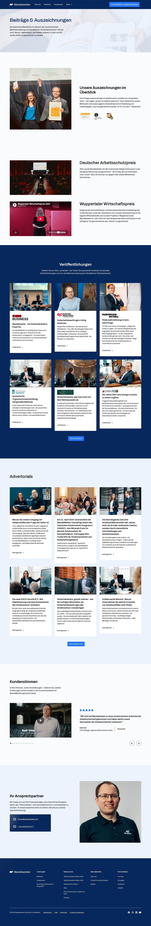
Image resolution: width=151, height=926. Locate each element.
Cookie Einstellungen (77, 912)
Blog (65, 888)
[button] (69, 4)
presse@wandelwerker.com (28, 819)
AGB (56, 912)
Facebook (121, 884)
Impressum (63, 912)
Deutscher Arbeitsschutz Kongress (45, 885)
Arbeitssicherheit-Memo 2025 (73, 880)
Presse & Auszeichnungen (99, 880)
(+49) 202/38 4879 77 (26, 826)
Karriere (93, 884)
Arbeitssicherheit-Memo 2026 (73, 876)
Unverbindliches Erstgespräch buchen (124, 4)
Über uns (37, 4)
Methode (47, 4)
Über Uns (94, 876)
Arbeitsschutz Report (71, 884)
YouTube (121, 876)
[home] (20, 4)
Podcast (66, 897)
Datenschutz (47, 912)
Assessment (58, 4)
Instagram (121, 880)
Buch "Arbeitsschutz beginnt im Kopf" (74, 893)
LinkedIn (120, 888)
